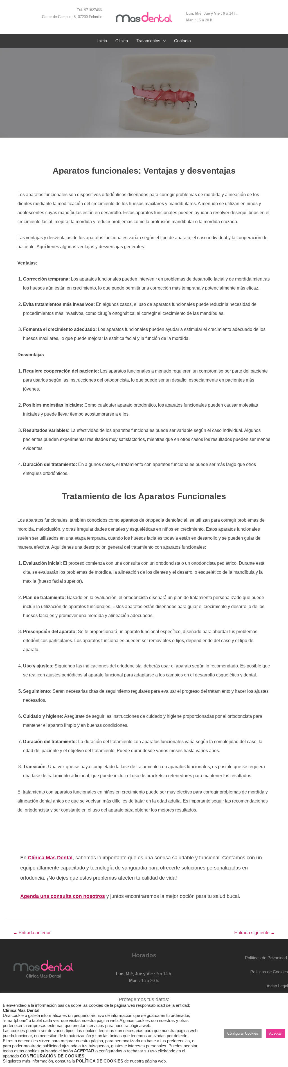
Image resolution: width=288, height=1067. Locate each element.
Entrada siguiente (254, 932)
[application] (163, 41)
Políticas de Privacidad (266, 958)
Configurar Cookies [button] (242, 1033)
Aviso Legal (277, 985)
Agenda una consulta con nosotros (62, 896)
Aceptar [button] (275, 1033)
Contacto (182, 40)
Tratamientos (148, 40)
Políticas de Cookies (269, 972)
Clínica (121, 40)
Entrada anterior (32, 932)
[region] (144, 93)
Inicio (102, 40)
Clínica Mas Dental (50, 857)
